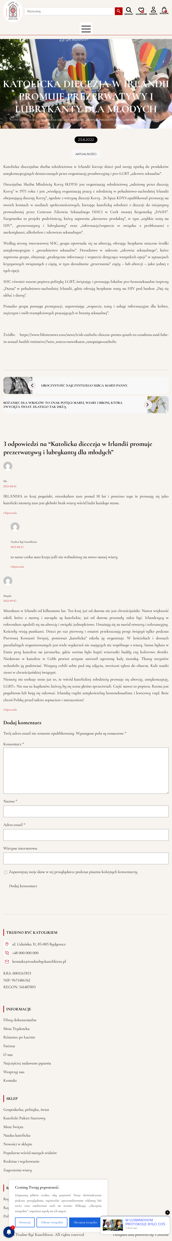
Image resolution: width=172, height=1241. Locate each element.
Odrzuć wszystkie (52, 1222)
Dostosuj (24, 1222)
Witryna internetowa (20, 848)
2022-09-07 (10, 601)
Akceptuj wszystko (85, 1222)
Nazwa (10, 801)
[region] (58, 1206)
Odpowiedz (10, 513)
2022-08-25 (17, 547)
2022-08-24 (9, 486)
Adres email (14, 824)
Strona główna (24, 119)
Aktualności (86, 154)
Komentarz (13, 744)
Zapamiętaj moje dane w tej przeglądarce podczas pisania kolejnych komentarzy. (73, 871)
